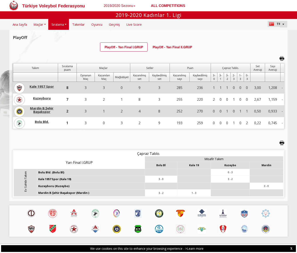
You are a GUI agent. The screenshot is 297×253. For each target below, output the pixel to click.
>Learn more (194, 248)
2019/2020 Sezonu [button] (118, 6)
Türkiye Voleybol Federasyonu (53, 5)
